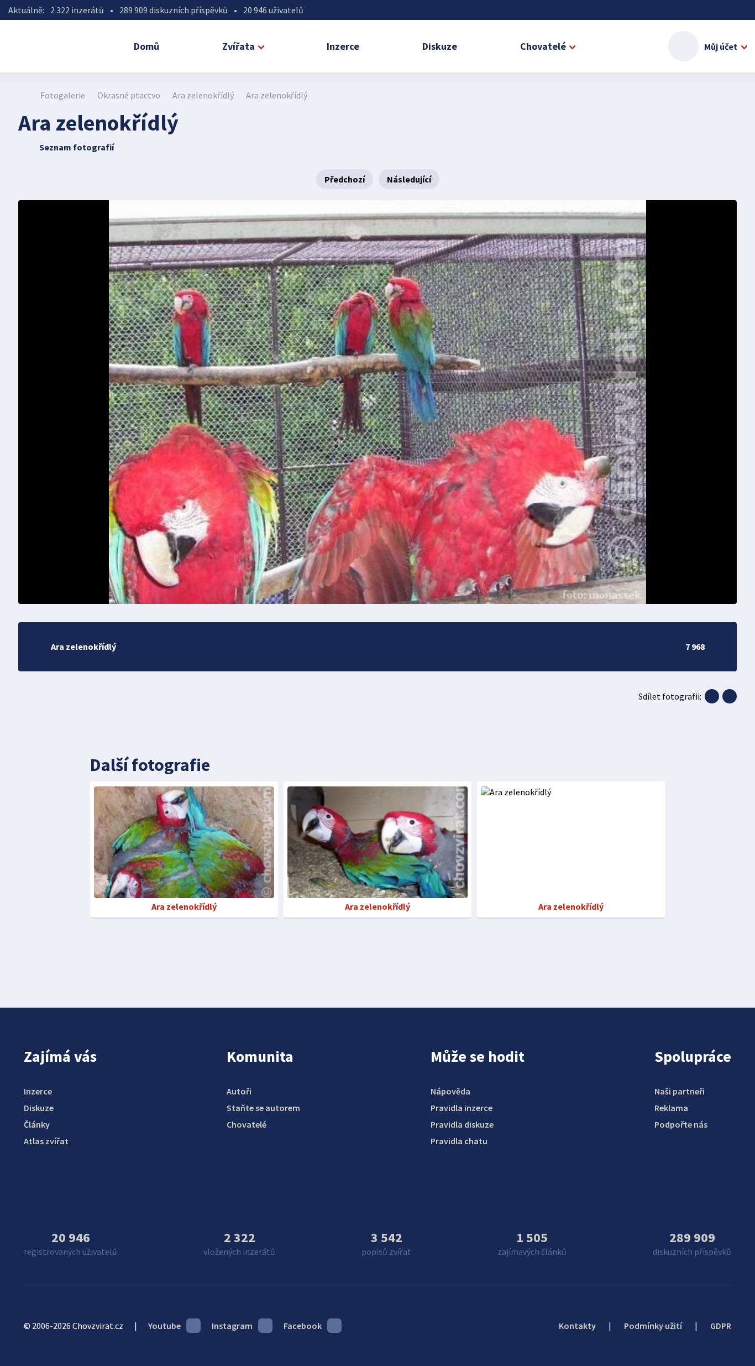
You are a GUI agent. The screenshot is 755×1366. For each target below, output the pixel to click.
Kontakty (577, 1325)
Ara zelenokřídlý (203, 95)
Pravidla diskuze (462, 1124)
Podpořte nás (680, 1124)
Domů (146, 46)
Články (37, 1124)
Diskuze (439, 46)
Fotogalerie (62, 95)
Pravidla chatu (459, 1140)
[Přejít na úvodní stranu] (24, 95)
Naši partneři (679, 1091)
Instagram (232, 1325)
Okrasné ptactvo (128, 95)
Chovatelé (543, 46)
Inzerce (343, 46)
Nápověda (450, 1091)
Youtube (164, 1325)
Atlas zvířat (46, 1140)
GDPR (720, 1325)
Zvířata (238, 46)
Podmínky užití (653, 1325)
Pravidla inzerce (461, 1107)
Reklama (671, 1107)
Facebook (303, 1325)
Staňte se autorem (263, 1107)
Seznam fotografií (76, 147)
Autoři (239, 1091)
